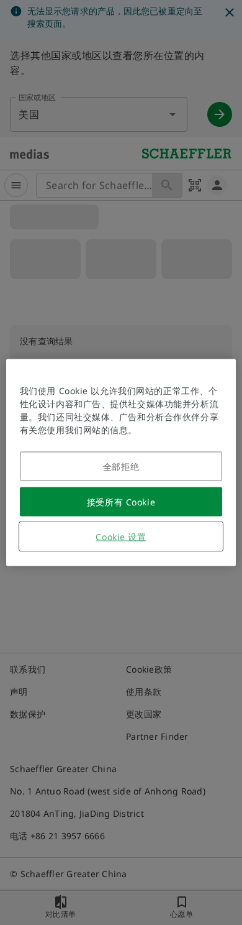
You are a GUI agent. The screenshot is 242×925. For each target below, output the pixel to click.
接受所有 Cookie (121, 502)
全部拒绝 (121, 466)
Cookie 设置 (121, 537)
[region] (121, 462)
